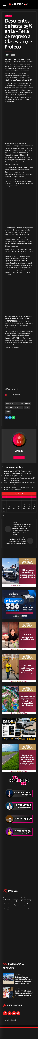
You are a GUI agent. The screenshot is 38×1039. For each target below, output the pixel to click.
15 (29, 504)
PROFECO (8, 412)
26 (13, 509)
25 (9, 509)
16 (34, 504)
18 (9, 506)
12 (13, 504)
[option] (19, 55)
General (8, 15)
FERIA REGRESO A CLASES (12, 403)
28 (24, 509)
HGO (22, 403)
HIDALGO (27, 403)
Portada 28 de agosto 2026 (13, 475)
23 (34, 506)
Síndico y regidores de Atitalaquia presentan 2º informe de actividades (24, 993)
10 (4, 504)
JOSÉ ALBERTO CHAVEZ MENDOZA (14, 407)
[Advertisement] (19, 123)
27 (18, 509)
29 (29, 509)
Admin (9, 395)
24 (4, 509)
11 (8, 504)
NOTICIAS (27, 407)
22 (29, 506)
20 (19, 506)
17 (4, 506)
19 (13, 506)
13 (18, 504)
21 (24, 506)
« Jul (3, 515)
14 (24, 504)
